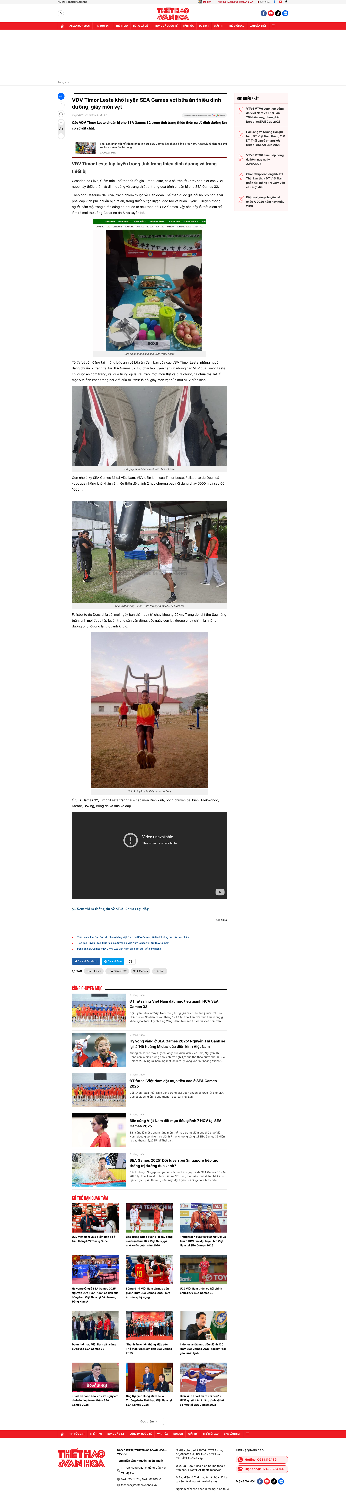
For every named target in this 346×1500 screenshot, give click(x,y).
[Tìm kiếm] (61, 13)
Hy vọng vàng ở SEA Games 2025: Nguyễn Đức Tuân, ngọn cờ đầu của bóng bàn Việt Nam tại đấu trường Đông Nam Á (95, 1295)
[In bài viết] (61, 113)
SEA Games (140, 971)
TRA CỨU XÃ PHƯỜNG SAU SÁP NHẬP (235, 2)
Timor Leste (93, 971)
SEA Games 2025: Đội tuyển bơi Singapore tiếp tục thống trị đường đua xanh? (174, 1163)
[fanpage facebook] (264, 13)
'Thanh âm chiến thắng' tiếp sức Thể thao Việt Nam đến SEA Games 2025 (149, 1349)
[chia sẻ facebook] (61, 105)
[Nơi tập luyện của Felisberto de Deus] (149, 710)
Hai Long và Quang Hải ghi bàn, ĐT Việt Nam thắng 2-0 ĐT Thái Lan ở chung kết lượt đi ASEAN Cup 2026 (265, 138)
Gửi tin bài (265, 2)
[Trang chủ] (62, 26)
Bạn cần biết (258, 26)
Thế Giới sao (236, 26)
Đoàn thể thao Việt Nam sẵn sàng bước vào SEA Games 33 (94, 1346)
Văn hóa (188, 26)
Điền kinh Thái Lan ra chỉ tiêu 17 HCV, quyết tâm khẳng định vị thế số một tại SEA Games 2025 (202, 1400)
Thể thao (122, 26)
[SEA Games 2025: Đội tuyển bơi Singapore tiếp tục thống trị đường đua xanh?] (99, 1170)
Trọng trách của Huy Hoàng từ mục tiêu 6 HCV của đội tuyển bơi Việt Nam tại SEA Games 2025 (203, 1241)
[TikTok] (287, 2)
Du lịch (204, 26)
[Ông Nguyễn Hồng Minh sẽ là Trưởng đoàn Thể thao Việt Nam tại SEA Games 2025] (149, 1377)
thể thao (159, 971)
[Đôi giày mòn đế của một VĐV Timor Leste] (149, 426)
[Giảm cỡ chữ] (61, 136)
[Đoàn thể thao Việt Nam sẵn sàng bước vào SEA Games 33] (95, 1325)
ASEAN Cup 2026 (79, 26)
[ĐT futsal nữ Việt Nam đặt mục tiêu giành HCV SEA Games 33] (99, 1010)
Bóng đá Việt (141, 26)
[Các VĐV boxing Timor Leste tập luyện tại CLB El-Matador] (149, 552)
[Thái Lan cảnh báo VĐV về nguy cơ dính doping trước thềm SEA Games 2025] (95, 1377)
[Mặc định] (61, 129)
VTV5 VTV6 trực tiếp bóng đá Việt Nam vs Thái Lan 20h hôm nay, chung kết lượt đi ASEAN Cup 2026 (265, 115)
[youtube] (271, 13)
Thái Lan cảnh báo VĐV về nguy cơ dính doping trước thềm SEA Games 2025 (94, 1400)
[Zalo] (285, 13)
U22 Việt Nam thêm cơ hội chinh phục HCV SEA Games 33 (201, 1291)
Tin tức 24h (102, 26)
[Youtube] (280, 2)
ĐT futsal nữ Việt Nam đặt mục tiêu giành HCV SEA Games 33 (174, 1004)
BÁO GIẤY (207, 2)
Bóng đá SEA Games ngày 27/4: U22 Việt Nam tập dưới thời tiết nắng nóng (119, 948)
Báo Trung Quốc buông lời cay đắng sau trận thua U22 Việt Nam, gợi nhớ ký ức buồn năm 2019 (149, 1241)
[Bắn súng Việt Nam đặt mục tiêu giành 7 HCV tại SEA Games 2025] (99, 1130)
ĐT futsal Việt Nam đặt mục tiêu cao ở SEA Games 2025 (173, 1083)
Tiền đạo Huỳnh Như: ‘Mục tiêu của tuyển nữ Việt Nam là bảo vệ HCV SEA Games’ (123, 943)
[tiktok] (278, 13)
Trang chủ (64, 82)
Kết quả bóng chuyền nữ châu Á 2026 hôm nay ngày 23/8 (265, 202)
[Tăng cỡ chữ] (61, 122)
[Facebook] (274, 2)
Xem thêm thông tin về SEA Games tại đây (112, 909)
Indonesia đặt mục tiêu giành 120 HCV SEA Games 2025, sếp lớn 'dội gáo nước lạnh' (203, 1349)
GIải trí (218, 26)
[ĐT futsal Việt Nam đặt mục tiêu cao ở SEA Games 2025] (99, 1090)
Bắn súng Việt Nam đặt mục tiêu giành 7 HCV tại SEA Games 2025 (175, 1123)
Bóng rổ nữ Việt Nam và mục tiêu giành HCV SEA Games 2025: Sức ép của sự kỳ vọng (148, 1293)
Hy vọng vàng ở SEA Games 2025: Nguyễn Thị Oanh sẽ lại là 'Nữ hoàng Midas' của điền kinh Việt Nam (177, 1044)
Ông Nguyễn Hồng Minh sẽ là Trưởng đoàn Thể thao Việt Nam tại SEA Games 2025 (149, 1400)
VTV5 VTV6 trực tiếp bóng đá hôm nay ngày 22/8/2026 (265, 159)
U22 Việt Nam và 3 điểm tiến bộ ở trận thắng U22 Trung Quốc (94, 1239)
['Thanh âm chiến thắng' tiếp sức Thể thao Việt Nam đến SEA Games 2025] (149, 1325)
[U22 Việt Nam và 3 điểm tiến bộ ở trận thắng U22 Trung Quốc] (95, 1218)
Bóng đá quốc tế (166, 26)
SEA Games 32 (117, 971)
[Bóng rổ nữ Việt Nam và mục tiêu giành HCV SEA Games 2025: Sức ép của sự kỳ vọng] (149, 1269)
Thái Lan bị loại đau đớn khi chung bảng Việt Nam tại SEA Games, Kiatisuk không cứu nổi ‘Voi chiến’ (133, 937)
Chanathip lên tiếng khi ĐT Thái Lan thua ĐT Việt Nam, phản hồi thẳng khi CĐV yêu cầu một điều (265, 180)
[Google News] (204, 116)
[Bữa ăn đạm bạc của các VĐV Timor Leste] (149, 285)
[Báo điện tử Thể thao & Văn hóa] (173, 13)
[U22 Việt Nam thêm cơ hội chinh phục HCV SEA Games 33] (203, 1269)
